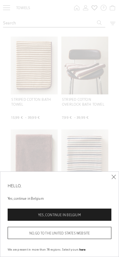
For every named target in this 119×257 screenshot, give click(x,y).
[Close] (113, 177)
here (82, 249)
